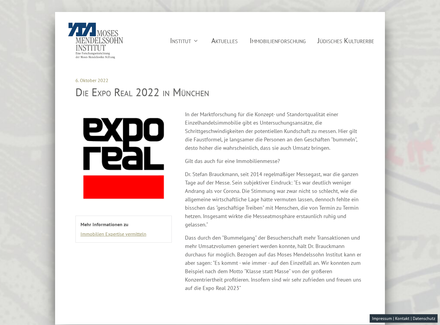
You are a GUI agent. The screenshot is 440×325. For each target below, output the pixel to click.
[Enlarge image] (123, 158)
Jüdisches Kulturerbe (346, 40)
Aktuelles (224, 40)
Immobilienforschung (278, 40)
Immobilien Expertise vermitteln (113, 234)
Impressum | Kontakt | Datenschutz (403, 318)
